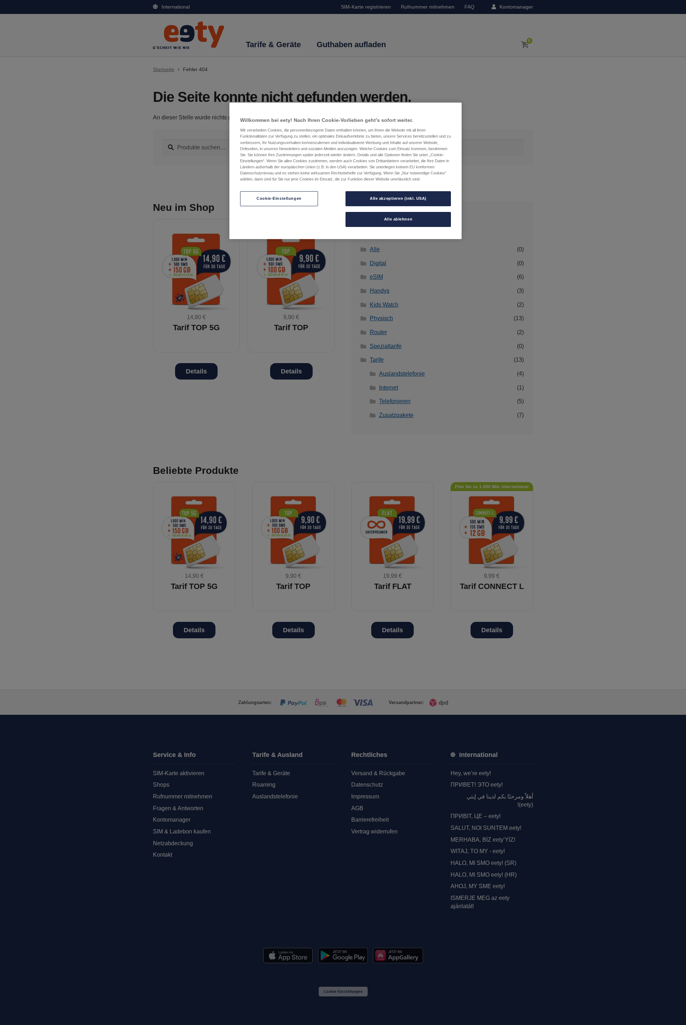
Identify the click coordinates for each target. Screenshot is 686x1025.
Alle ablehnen (398, 219)
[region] (345, 171)
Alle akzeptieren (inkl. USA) (398, 198)
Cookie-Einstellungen (279, 198)
